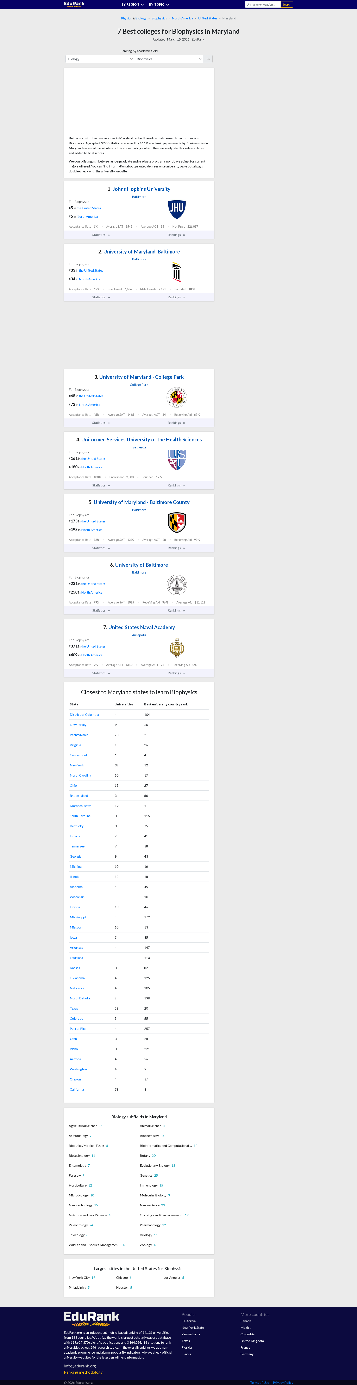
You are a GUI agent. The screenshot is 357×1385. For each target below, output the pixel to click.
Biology (140, 18)
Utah (73, 1039)
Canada (245, 1321)
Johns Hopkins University (139, 189)
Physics (126, 18)
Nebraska (77, 988)
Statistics (99, 235)
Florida (75, 907)
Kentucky (76, 826)
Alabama (76, 887)
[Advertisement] (100, 103)
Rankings (174, 235)
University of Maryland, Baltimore (139, 252)
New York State (193, 1327)
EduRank (198, 39)
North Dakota (80, 998)
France (245, 1347)
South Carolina (80, 816)
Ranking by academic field (139, 51)
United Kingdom (252, 1341)
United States (207, 18)
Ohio (73, 785)
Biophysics (159, 18)
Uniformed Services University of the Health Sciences (139, 439)
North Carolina (80, 775)
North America (182, 18)
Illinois (74, 876)
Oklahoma (77, 978)
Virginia (75, 745)
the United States (89, 208)
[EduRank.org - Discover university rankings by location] (74, 4)
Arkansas (76, 947)
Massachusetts (80, 806)
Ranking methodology (83, 1372)
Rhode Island (79, 795)
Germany (246, 1354)
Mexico (245, 1327)
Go (208, 59)
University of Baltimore (139, 565)
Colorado (76, 1018)
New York (77, 765)
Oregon (75, 1079)
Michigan (76, 866)
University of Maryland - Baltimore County (139, 502)
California (77, 1089)
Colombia (247, 1334)
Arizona (75, 1059)
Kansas (75, 968)
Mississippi (78, 917)
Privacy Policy (283, 1382)
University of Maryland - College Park (139, 377)
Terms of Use (259, 1382)
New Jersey (78, 725)
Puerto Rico (78, 1028)
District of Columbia (84, 714)
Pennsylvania (79, 735)
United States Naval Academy (139, 627)
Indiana (75, 836)
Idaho (74, 1049)
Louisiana (76, 958)
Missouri (76, 927)
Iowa (73, 937)
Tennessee (77, 846)
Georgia (75, 856)
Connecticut (78, 755)
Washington (78, 1069)
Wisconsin (77, 897)
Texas (74, 1008)
